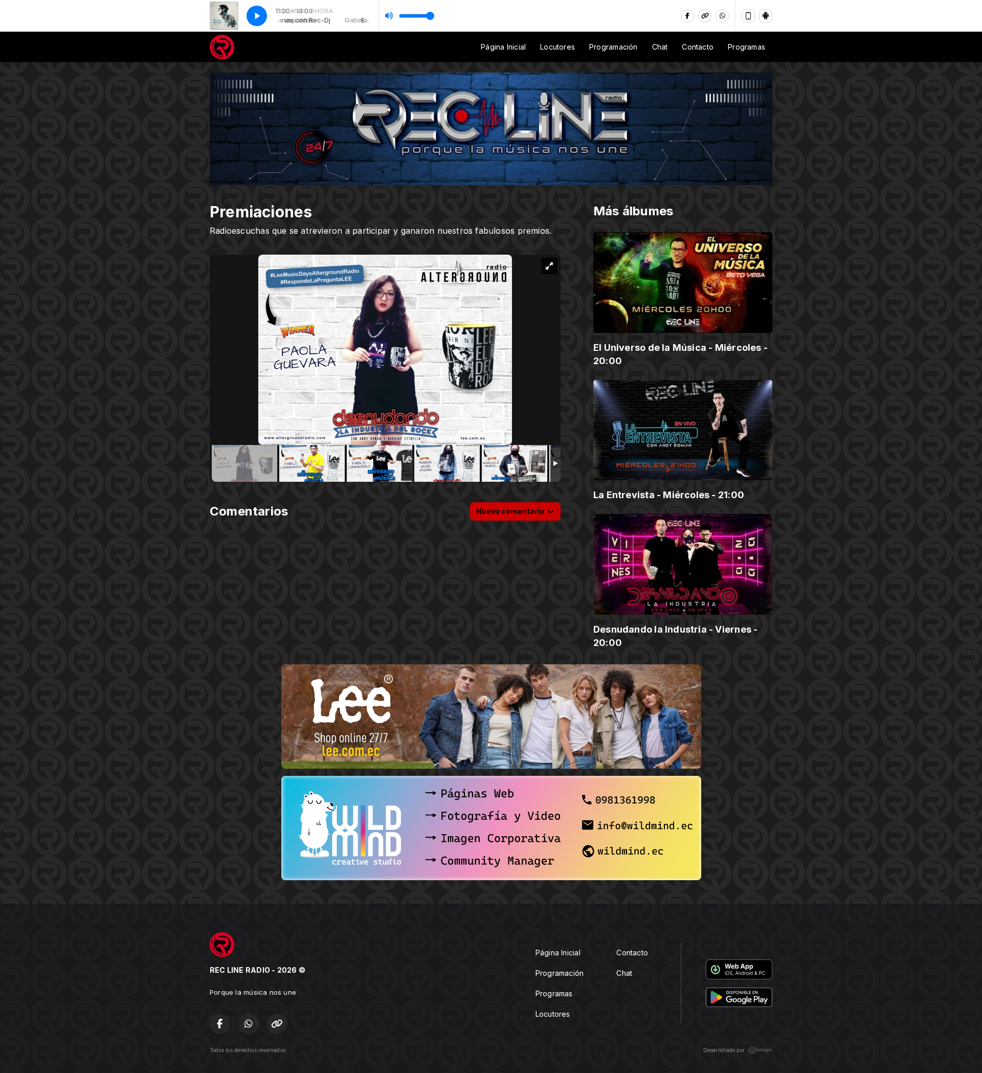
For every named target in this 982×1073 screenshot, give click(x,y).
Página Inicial (503, 46)
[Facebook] (687, 16)
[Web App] (748, 16)
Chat (660, 46)
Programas (746, 46)
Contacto (697, 46)
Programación (613, 46)
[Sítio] (704, 16)
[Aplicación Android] (765, 16)
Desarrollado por (724, 1050)
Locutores (557, 46)
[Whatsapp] (722, 16)
